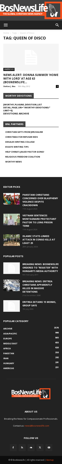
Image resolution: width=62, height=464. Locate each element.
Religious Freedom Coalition (22, 156)
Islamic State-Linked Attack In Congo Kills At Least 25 (38, 239)
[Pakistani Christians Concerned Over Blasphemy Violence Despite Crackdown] (11, 199)
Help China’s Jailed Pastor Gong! (24, 151)
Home (6, 33)
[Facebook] (13, 447)
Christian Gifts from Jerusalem (24, 131)
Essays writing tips (17, 146)
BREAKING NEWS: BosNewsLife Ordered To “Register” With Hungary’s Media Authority (40, 268)
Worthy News (13, 161)
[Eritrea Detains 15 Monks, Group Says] (11, 306)
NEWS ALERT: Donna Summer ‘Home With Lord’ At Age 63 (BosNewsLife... (30, 78)
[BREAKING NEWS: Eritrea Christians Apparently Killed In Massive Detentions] (11, 285)
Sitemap (50, 460)
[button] (5, 25)
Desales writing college (20, 141)
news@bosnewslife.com (37, 425)
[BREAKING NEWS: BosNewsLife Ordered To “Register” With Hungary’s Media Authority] (11, 268)
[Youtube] (49, 447)
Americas (9, 69)
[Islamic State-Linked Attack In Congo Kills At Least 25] (11, 240)
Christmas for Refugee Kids (21, 136)
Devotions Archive (16, 113)
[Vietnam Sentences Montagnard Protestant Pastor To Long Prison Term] (11, 219)
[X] (40, 447)
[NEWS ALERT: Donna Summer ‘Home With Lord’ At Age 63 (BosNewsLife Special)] (31, 57)
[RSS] (22, 447)
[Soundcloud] (31, 447)
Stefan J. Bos (9, 86)
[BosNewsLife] (31, 10)
